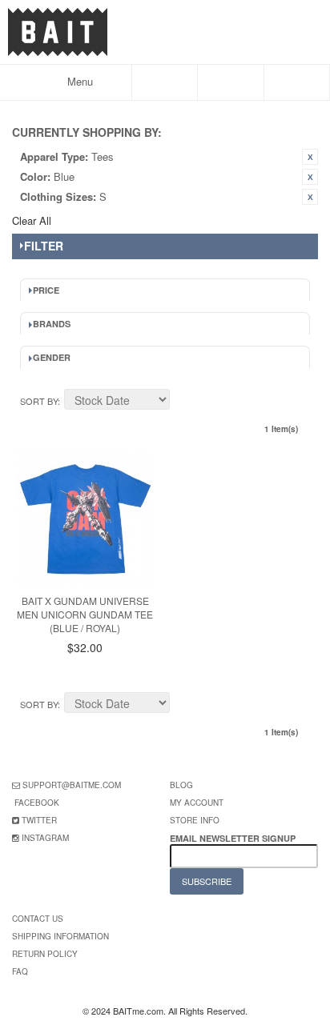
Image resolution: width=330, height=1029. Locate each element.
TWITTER (39, 820)
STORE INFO (194, 820)
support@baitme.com (71, 785)
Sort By (39, 400)
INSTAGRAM (45, 837)
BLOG (181, 785)
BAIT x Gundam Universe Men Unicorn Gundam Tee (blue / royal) (85, 614)
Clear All (31, 220)
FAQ (20, 971)
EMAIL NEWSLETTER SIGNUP (234, 838)
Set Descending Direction (184, 402)
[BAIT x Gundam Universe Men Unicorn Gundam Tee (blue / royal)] (85, 518)
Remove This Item (310, 157)
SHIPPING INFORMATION (60, 936)
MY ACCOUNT (196, 802)
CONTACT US (37, 918)
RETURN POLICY (45, 953)
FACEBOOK (36, 802)
